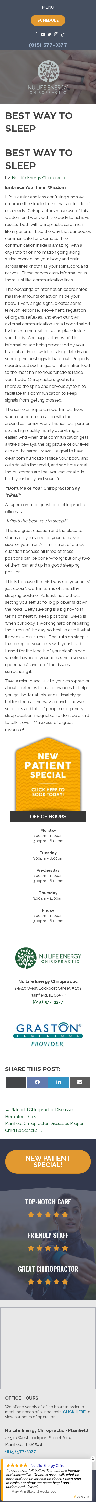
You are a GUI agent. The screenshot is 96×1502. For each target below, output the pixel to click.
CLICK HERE (74, 1412)
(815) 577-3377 (48, 45)
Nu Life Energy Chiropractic (39, 177)
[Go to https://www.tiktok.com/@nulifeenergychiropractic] (63, 34)
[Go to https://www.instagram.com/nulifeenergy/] (56, 34)
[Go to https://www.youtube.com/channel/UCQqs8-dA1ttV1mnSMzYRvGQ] (43, 34)
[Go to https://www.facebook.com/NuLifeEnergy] (36, 34)
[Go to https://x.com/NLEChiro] (49, 34)
